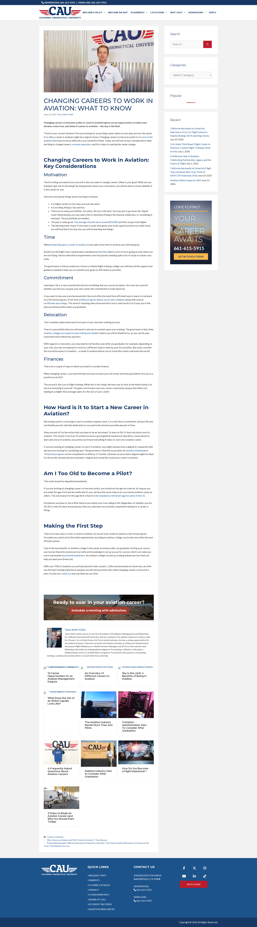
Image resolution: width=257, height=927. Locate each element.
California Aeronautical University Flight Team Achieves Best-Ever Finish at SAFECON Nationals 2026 (190, 172)
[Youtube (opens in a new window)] (184, 876)
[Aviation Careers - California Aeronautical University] (61, 752)
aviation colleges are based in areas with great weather (71, 333)
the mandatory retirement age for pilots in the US (120, 495)
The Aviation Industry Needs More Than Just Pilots (99, 725)
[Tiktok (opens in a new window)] (204, 876)
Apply (212, 12)
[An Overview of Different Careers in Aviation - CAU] (98, 668)
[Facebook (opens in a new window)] (184, 868)
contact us (66, 573)
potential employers (75, 555)
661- (144, 900)
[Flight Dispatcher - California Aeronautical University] (136, 752)
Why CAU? (176, 12)
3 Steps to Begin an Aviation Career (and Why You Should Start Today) (61, 817)
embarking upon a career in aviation (68, 244)
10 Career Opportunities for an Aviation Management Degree (61, 677)
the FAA (102, 251)
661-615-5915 (67, 2)
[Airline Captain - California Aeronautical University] (61, 692)
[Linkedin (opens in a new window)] (194, 876)
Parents (94, 880)
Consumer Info (99, 894)
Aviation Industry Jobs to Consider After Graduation (98, 774)
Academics (137, 12)
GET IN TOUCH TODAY (191, 256)
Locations (157, 12)
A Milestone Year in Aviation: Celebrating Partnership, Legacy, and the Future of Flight (190, 160)
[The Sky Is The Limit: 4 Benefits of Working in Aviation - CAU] (136, 668)
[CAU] (60, 12)
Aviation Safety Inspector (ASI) (185, 180)
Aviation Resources (102, 909)
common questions (81, 144)
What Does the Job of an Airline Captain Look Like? (61, 701)
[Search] (207, 44)
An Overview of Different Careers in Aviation (97, 676)
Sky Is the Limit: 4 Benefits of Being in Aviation (134, 676)
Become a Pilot (92, 12)
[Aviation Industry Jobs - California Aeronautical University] (98, 753)
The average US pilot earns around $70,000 (96, 222)
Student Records (100, 904)
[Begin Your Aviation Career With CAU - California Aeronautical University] (61, 797)
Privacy (94, 889)
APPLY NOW (193, 884)
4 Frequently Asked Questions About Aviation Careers (60, 771)
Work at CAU (97, 899)
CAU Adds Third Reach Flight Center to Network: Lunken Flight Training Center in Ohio (190, 148)
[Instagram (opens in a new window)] (204, 868)
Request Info (97, 875)
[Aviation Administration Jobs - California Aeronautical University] (136, 704)
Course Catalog (99, 885)
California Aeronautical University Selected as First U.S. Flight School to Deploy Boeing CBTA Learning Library (189, 132)
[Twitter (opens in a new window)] (194, 868)
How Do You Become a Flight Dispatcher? (135, 770)
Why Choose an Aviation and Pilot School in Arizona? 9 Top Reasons (77, 840)
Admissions (195, 12)
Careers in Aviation (55, 837)
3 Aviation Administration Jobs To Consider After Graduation (134, 726)
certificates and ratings (55, 303)
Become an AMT (118, 12)
